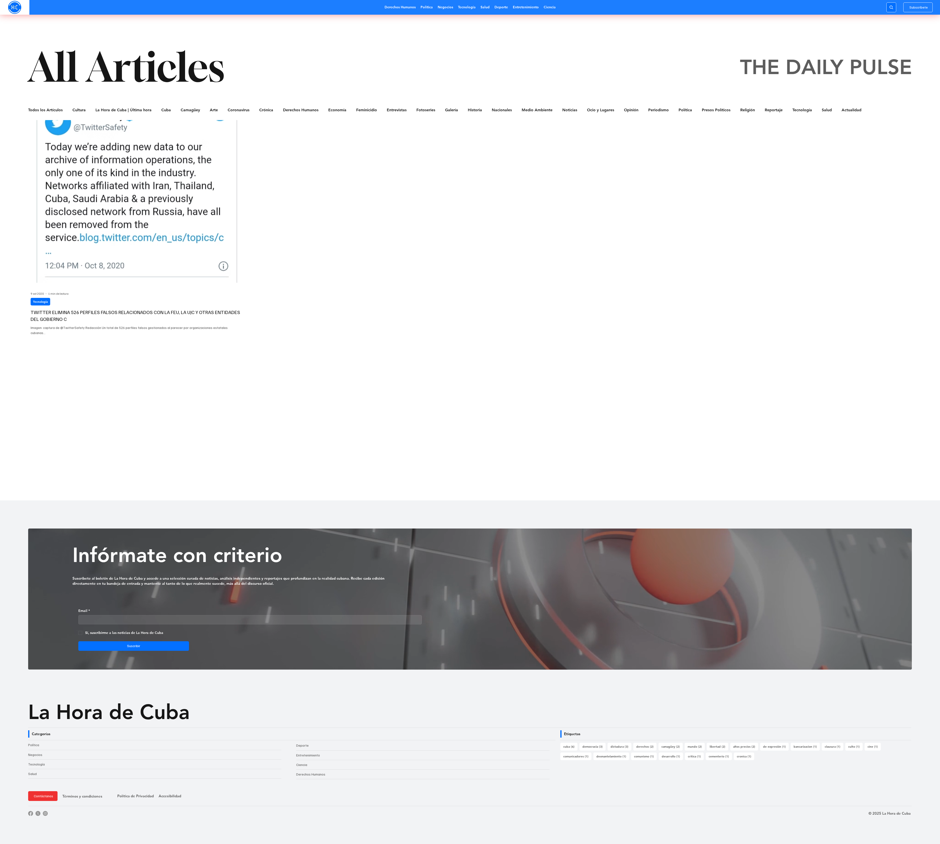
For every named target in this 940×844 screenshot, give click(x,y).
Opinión (631, 110)
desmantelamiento (612, 756)
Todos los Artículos (45, 110)
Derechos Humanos (300, 110)
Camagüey (190, 110)
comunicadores (577, 756)
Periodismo (658, 110)
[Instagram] (45, 813)
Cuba (166, 110)
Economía (337, 110)
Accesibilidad (170, 796)
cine (874, 746)
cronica (745, 756)
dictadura (621, 746)
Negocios (35, 755)
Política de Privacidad (135, 796)
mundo (696, 746)
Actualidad (851, 110)
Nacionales (502, 110)
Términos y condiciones (82, 796)
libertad (719, 746)
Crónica (266, 110)
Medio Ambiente (537, 110)
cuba (570, 746)
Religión (747, 110)
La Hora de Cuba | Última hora (123, 110)
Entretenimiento (308, 755)
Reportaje (774, 110)
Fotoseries (425, 110)
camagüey (672, 746)
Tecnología (802, 110)
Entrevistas (397, 110)
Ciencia (301, 765)
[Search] (891, 7)
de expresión (776, 746)
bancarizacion (807, 746)
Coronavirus (238, 110)
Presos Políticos (716, 110)
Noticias (569, 110)
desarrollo (672, 756)
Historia (475, 110)
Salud (827, 110)
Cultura (79, 110)
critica (696, 756)
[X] (37, 813)
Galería (451, 110)
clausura (834, 746)
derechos (646, 746)
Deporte (302, 745)
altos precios (745, 746)
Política (685, 110)
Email (84, 610)
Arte (214, 110)
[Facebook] (30, 813)
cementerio (720, 756)
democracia (594, 746)
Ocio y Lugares (600, 110)
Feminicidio (366, 110)
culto (855, 746)
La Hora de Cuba (109, 711)
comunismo (645, 756)
